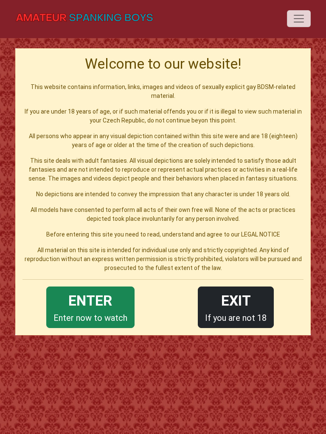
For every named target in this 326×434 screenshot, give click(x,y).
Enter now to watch (90, 307)
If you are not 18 (236, 307)
